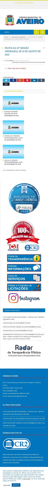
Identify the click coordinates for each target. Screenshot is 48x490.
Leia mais (26, 479)
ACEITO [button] (16, 485)
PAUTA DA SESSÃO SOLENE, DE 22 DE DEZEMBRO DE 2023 (11, 113)
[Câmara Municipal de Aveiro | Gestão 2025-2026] (24, 19)
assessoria (18, 457)
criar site (16, 454)
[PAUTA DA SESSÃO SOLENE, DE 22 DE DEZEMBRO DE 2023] (13, 103)
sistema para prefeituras (30, 454)
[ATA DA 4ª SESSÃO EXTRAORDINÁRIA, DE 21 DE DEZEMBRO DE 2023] (13, 151)
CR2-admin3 (9, 60)
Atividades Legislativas (19, 62)
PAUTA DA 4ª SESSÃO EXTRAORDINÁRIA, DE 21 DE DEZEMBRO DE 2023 (13, 138)
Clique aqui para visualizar (16, 68)
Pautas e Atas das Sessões (36, 62)
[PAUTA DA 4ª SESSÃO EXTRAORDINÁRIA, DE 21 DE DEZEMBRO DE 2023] (13, 127)
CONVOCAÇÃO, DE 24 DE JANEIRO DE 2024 (23, 5)
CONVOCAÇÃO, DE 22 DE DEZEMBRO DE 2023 (18, 331)
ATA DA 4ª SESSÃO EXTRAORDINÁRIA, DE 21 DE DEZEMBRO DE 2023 (13, 162)
